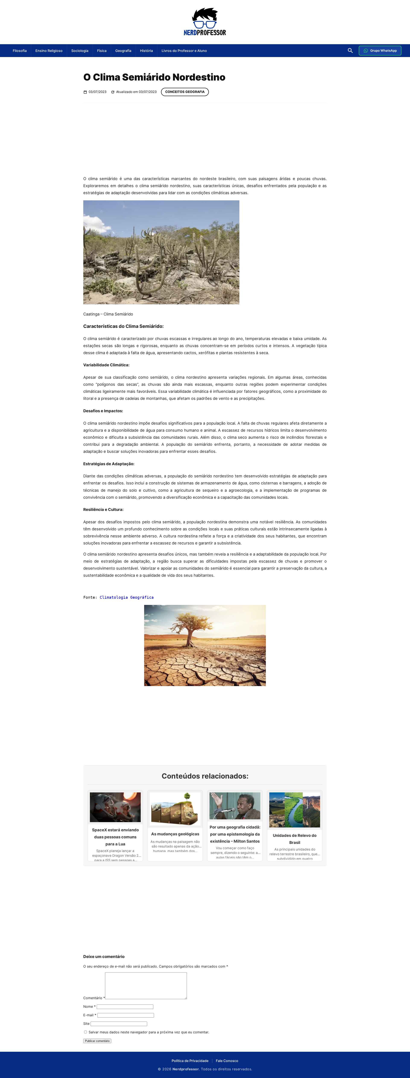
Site (86, 1023)
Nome (89, 1006)
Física (102, 50)
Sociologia (79, 50)
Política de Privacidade (190, 1061)
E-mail (89, 1015)
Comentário (94, 998)
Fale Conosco (227, 1061)
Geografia (123, 50)
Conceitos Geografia (185, 92)
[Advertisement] (205, 139)
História (146, 50)
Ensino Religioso (49, 50)
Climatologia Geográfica (127, 597)
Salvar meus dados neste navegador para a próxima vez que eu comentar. (149, 1032)
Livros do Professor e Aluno (184, 50)
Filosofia (20, 50)
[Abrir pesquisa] (350, 50)
